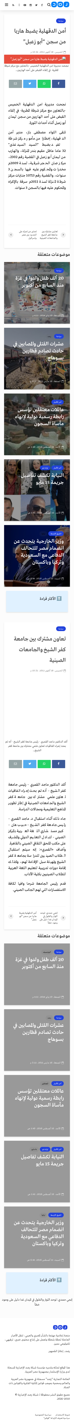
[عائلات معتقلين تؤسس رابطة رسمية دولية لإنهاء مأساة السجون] (37, 424)
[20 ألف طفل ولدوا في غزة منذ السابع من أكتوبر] (37, 293)
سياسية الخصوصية (43, 1415)
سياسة (61, 21)
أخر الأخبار (57, 402)
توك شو (45, 468)
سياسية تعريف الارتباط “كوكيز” (57, 1418)
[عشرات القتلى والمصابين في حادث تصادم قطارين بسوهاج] (37, 359)
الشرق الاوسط (56, 533)
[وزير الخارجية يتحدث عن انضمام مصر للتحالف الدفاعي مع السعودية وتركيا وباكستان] (37, 556)
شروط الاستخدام (63, 1415)
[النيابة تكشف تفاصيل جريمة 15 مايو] (37, 490)
